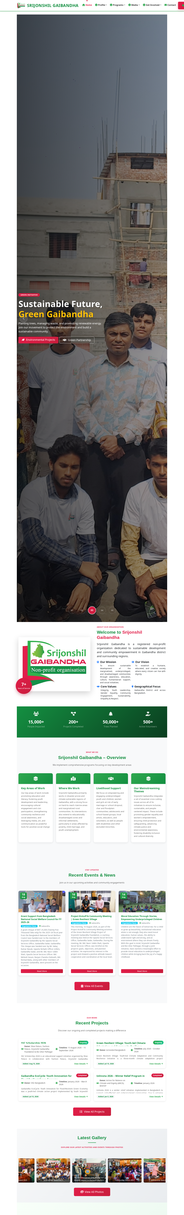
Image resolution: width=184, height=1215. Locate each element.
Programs (118, 4)
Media (134, 4)
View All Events (93, 986)
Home (89, 4)
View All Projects (94, 1111)
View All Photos (94, 1192)
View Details (80, 1063)
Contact (171, 4)
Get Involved (152, 4)
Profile (101, 4)
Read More (42, 971)
